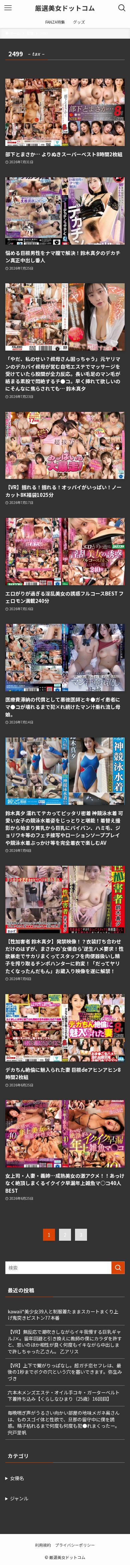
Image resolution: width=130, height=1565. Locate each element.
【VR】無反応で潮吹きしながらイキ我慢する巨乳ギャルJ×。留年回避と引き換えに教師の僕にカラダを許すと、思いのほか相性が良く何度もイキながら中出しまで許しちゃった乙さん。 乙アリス (65, 1341)
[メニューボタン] (8, 8)
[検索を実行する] (118, 1267)
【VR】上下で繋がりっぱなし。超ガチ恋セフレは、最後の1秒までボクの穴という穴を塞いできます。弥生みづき (65, 1372)
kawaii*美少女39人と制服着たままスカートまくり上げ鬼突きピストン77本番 (63, 1314)
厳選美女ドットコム (65, 8)
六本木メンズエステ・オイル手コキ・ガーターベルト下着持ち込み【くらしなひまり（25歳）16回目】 (64, 1395)
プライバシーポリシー (75, 1545)
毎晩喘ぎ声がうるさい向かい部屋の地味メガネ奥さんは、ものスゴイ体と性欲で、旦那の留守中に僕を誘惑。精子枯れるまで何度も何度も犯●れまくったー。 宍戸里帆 (64, 1422)
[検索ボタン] (122, 8)
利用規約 (43, 1545)
